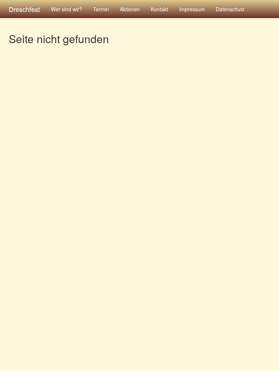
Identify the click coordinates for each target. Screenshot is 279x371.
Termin (101, 9)
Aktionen (130, 9)
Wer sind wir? (66, 9)
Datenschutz (230, 9)
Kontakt (159, 9)
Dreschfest (24, 9)
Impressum (192, 9)
